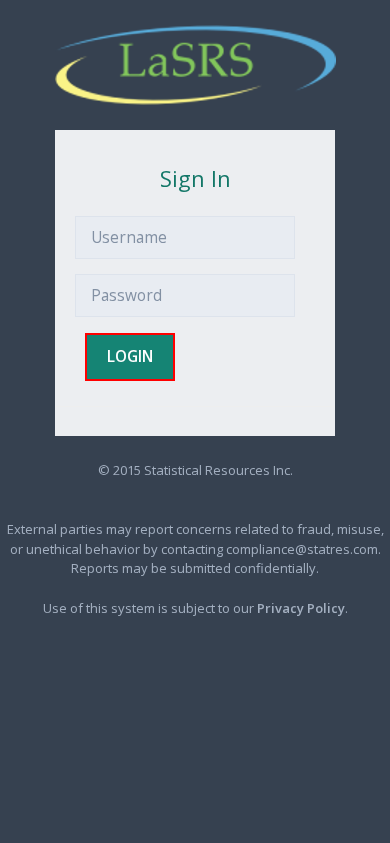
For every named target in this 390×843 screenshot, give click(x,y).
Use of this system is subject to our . (195, 608)
